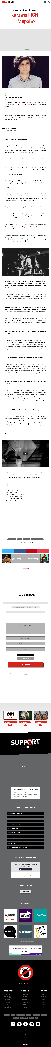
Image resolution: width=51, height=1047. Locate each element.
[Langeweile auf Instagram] (25, 1024)
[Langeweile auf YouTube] (32, 1024)
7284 (27, 984)
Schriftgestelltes (25, 1006)
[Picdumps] (25, 931)
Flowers (44, 94)
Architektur (25, 996)
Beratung (16, 1017)
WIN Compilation (7, 1007)
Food (43, 994)
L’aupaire (20, 102)
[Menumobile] (45, 2)
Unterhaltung (7, 991)
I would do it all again (20, 224)
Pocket (43, 551)
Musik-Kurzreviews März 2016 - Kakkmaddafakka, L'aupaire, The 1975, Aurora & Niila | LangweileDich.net (27, 602)
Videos (25, 1007)
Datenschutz (24, 1017)
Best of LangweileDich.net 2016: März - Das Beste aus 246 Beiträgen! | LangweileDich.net (27, 611)
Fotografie (25, 1002)
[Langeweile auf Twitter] (19, 1024)
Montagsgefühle (7, 997)
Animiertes (25, 994)
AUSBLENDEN (27, 568)
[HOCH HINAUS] (25, 1035)
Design (25, 1001)
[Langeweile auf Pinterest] (38, 1024)
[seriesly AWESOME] (25, 915)
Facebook (15, 475)
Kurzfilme (8, 1002)
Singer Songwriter (37, 539)
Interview (26, 539)
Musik (19, 539)
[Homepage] (10, 2)
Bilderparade (7, 994)
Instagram (24, 475)
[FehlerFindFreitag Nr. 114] (40, 718)
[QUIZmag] (10, 931)
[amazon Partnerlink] (10, 915)
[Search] (49, 2)
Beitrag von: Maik (25, 535)
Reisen (43, 999)
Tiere (43, 1006)
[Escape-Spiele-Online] (40, 931)
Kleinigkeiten (7, 999)
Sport (43, 1001)
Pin (31, 551)
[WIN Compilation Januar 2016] (10, 718)
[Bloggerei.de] (25, 1044)
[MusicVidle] (40, 915)
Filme (7, 1001)
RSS (37, 1017)
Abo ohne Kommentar (26, 658)
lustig (7, 1006)
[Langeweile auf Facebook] (13, 1024)
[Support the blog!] (25, 743)
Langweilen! (25, 891)
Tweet (7, 551)
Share (19, 551)
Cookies (32, 1017)
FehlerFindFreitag (8, 996)
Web (43, 1007)
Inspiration (25, 991)
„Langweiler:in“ (34, 864)
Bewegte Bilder (25, 999)
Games (7, 1004)
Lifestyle (43, 991)
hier (19, 673)
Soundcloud (39, 475)
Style (43, 1002)
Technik (43, 1004)
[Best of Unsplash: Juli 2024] (25, 718)
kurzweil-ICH (12, 539)
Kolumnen (43, 996)
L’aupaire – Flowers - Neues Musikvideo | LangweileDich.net (27, 607)
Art (25, 997)
